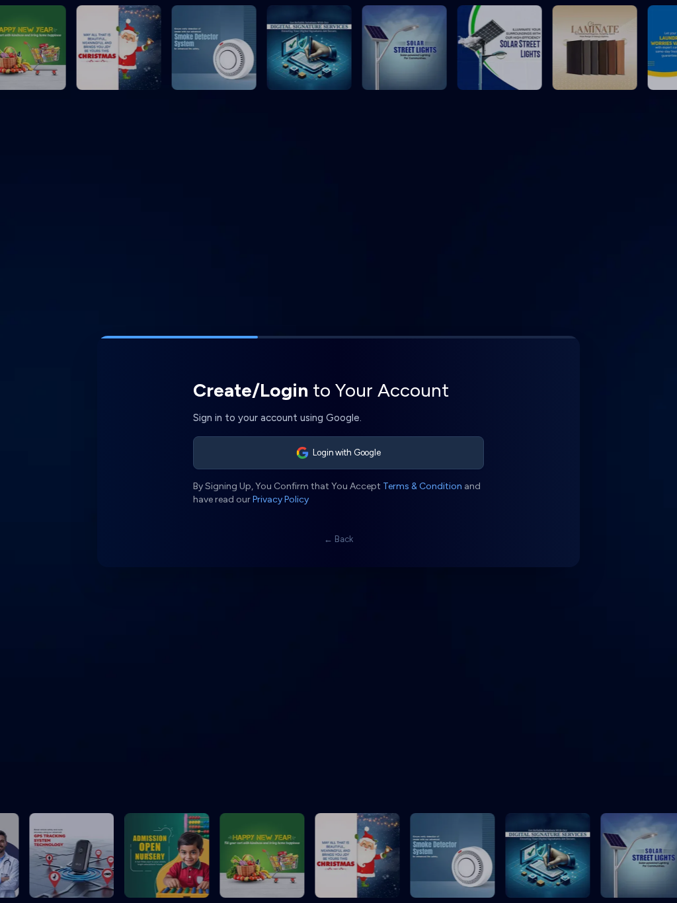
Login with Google (347, 452)
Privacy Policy (281, 499)
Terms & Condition (422, 486)
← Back (338, 539)
